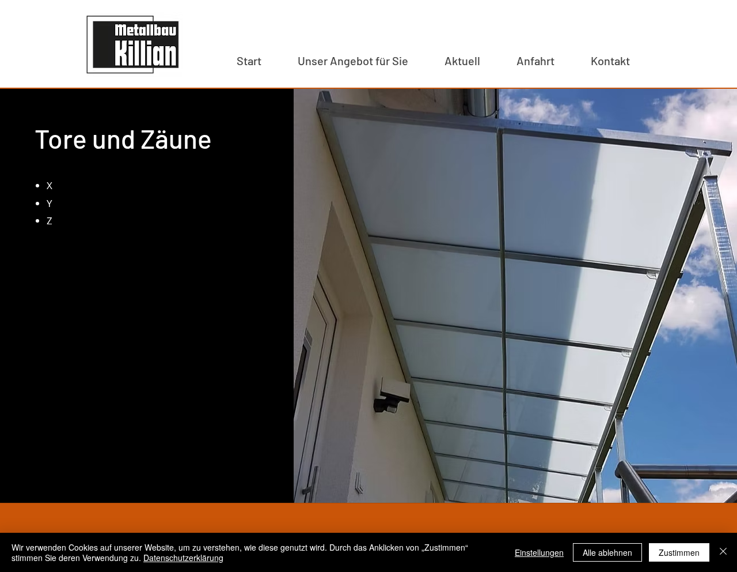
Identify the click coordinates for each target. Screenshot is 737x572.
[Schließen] (723, 552)
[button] (352, 60)
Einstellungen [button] (539, 552)
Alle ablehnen (607, 552)
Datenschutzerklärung (183, 557)
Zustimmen (679, 552)
